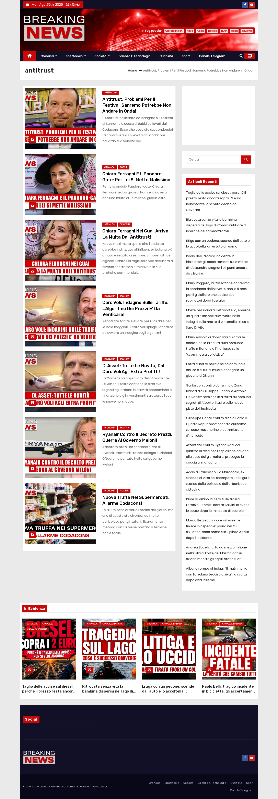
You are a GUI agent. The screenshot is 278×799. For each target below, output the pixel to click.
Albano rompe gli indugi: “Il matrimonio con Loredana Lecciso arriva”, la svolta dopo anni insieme (216, 574)
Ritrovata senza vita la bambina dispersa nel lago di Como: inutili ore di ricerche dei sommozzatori (216, 225)
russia (201, 31)
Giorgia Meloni (174, 31)
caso (234, 31)
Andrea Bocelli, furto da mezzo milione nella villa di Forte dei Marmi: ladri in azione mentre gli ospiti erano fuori (216, 553)
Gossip (123, 167)
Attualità (109, 224)
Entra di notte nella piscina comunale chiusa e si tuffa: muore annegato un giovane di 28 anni (215, 370)
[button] (241, 56)
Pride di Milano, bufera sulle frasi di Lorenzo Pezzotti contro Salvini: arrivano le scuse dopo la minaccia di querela (218, 505)
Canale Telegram (212, 56)
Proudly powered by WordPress (44, 786)
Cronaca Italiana (37, 629)
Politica (124, 295)
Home (132, 70)
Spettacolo (75, 56)
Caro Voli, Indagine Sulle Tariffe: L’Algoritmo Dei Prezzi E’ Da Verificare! (135, 308)
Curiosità (166, 56)
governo (246, 31)
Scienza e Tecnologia (135, 56)
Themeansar (98, 786)
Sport (186, 56)
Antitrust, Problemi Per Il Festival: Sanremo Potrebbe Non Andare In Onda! (136, 105)
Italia (190, 31)
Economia (109, 295)
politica (213, 31)
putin (224, 31)
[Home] (29, 56)
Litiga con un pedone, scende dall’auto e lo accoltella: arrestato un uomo (168, 691)
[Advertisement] (218, 115)
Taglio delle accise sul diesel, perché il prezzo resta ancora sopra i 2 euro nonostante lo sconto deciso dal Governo (48, 693)
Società (101, 56)
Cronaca (48, 56)
